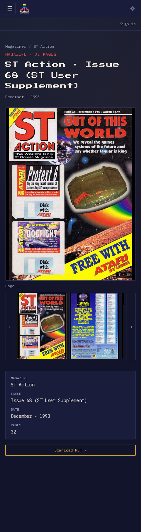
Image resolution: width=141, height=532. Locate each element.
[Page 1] (42, 326)
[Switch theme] (132, 8)
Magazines (15, 46)
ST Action (43, 46)
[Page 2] (94, 326)
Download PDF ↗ (70, 450)
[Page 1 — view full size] (70, 194)
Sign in (128, 23)
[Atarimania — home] (25, 8)
